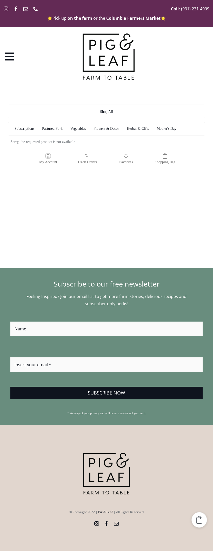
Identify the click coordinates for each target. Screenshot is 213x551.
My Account (48, 162)
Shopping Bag (165, 162)
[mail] (25, 8)
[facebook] (16, 8)
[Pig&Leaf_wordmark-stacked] (109, 35)
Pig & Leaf (105, 512)
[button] (199, 520)
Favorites (126, 162)
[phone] (35, 8)
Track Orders (87, 162)
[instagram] (6, 8)
